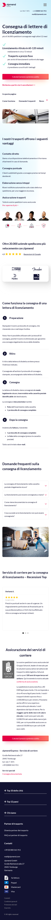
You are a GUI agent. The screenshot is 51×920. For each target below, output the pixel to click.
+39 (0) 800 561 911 (12, 850)
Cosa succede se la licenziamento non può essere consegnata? (24, 514)
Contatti (7, 898)
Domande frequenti (27, 101)
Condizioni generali (10, 901)
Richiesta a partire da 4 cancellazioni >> (18, 85)
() (39, 11)
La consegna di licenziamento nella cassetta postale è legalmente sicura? (21, 485)
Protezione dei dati (10, 905)
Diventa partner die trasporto (16, 830)
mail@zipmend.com (39, 14)
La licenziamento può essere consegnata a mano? (24, 495)
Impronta (7, 908)
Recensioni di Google (32, 254)
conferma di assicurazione (27, 681)
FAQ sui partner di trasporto (15, 835)
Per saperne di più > (10, 205)
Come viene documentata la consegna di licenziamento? (20, 503)
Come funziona (8, 101)
